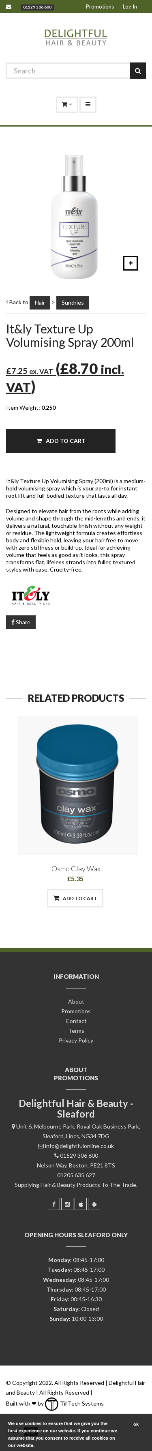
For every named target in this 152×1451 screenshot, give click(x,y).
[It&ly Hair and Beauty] (76, 594)
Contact (76, 1020)
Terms (76, 1030)
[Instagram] (67, 1204)
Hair (40, 302)
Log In (130, 6)
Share (22, 622)
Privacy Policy (76, 1040)
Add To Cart (65, 440)
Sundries (73, 302)
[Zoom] (130, 263)
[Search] (138, 70)
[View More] (117, 898)
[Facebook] (54, 1204)
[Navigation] (87, 105)
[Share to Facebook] (34, 898)
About (76, 1001)
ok (136, 1424)
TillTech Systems (81, 1403)
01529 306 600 (37, 6)
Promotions (100, 6)
